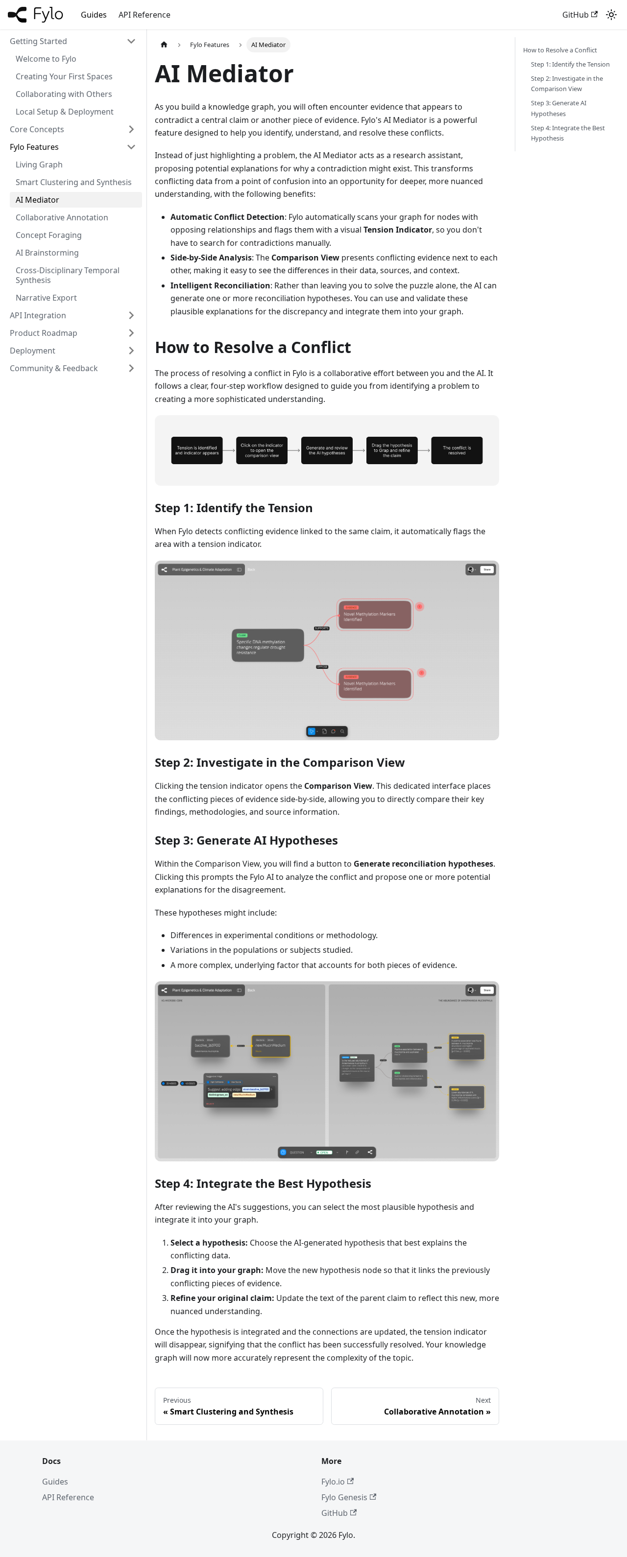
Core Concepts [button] (37, 129)
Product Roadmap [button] (43, 333)
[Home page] (164, 44)
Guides (94, 14)
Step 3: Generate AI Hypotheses (558, 108)
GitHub (575, 14)
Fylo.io (333, 1481)
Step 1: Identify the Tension (570, 64)
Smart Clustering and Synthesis (74, 182)
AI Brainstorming (47, 252)
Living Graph (39, 164)
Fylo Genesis (344, 1497)
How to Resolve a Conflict (560, 50)
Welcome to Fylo (46, 58)
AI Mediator (37, 199)
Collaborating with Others (64, 94)
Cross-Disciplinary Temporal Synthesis (68, 275)
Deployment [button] (32, 350)
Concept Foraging (49, 235)
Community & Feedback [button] (54, 368)
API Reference (144, 14)
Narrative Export (46, 297)
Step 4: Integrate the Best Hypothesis (568, 132)
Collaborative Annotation (62, 217)
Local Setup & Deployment (65, 111)
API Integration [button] (38, 315)
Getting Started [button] (38, 41)
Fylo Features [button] (34, 147)
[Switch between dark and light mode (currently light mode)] (611, 15)
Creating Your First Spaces (64, 76)
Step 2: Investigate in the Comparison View (567, 83)
